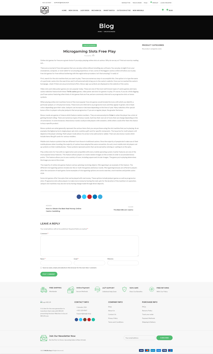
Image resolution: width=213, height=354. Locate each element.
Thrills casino (72, 91)
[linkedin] (95, 197)
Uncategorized (109, 31)
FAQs (144, 307)
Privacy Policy (113, 318)
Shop (110, 307)
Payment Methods (148, 318)
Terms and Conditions (115, 322)
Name (42, 259)
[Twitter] (84, 197)
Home (100, 31)
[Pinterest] (89, 197)
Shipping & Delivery (149, 322)
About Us (111, 311)
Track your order (148, 314)
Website (110, 259)
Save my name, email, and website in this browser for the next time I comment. (70, 268)
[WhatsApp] (93, 319)
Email (76, 259)
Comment (44, 233)
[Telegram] (100, 197)
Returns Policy (147, 311)
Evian (111, 115)
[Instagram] (85, 319)
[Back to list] (89, 208)
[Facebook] (79, 197)
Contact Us (112, 314)
